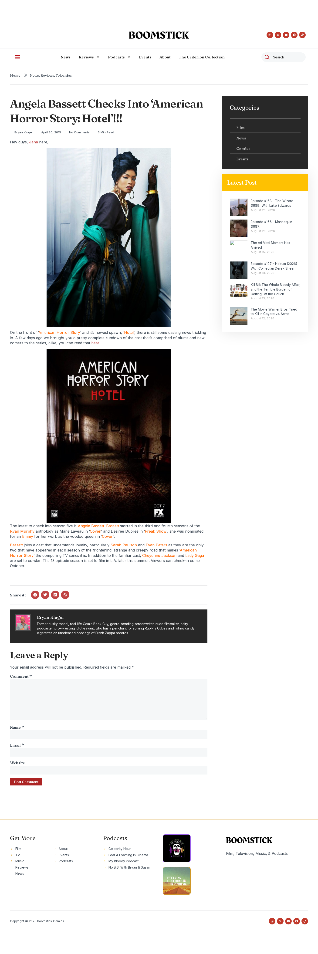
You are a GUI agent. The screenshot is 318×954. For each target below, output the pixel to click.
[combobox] (283, 57)
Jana (34, 142)
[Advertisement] (159, 10)
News (66, 57)
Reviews (86, 57)
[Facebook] (294, 35)
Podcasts (116, 57)
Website (17, 763)
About (165, 57)
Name (17, 727)
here (95, 343)
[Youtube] (286, 35)
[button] (35, 595)
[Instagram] (270, 35)
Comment (21, 676)
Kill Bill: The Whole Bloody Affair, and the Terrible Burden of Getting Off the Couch (275, 289)
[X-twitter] (278, 35)
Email (17, 745)
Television (64, 75)
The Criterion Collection (202, 57)
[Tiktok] (302, 35)
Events (145, 57)
